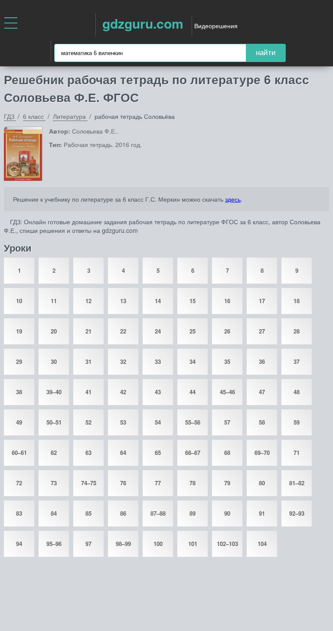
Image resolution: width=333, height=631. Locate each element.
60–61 (19, 452)
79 (227, 483)
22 (123, 331)
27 (262, 331)
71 (297, 452)
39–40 (54, 392)
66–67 (192, 452)
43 (158, 392)
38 (19, 392)
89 (192, 513)
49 (19, 422)
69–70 (262, 452)
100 (158, 543)
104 (262, 543)
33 (158, 361)
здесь (233, 199)
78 (192, 483)
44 (192, 392)
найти (266, 53)
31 (88, 361)
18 (297, 301)
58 (262, 422)
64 (123, 452)
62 (54, 452)
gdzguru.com (142, 23)
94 (19, 543)
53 (123, 422)
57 (227, 422)
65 (158, 452)
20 (54, 331)
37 (297, 361)
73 (54, 483)
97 (88, 543)
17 (262, 301)
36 (262, 361)
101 (192, 543)
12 (88, 301)
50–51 (54, 422)
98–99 (123, 543)
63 (88, 452)
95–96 (54, 543)
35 (227, 361)
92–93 (296, 513)
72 (19, 483)
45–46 (227, 392)
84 (54, 513)
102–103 (227, 543)
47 (262, 392)
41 (88, 392)
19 (19, 331)
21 (88, 331)
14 (158, 301)
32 (123, 361)
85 (88, 513)
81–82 (296, 483)
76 (123, 483)
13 (123, 301)
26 (227, 331)
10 (19, 301)
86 (123, 513)
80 (262, 483)
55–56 (192, 422)
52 (88, 422)
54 (158, 422)
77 (158, 483)
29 (19, 361)
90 (227, 513)
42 (123, 392)
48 (297, 392)
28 (297, 331)
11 (54, 301)
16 (227, 301)
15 (192, 301)
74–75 (88, 483)
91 (262, 513)
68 (227, 452)
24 (158, 331)
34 (192, 361)
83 (19, 513)
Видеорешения (216, 25)
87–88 (158, 513)
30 (54, 361)
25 (192, 331)
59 (297, 422)
